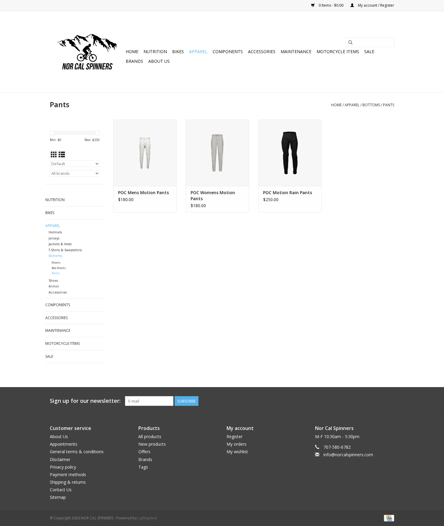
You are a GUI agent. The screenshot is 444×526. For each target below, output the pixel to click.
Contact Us (61, 489)
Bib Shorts (59, 268)
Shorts (56, 263)
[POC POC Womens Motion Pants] (217, 153)
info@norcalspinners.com (348, 454)
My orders (236, 444)
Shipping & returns (68, 482)
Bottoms (371, 104)
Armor (54, 286)
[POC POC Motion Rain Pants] (290, 153)
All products (149, 436)
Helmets (55, 232)
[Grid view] (54, 154)
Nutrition (155, 51)
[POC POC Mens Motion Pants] (145, 153)
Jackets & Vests (60, 244)
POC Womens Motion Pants (213, 195)
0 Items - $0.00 (331, 5)
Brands (134, 61)
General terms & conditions (77, 451)
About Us (159, 61)
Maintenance (296, 51)
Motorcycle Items (338, 51)
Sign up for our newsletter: (85, 401)
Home (132, 51)
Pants (388, 104)
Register (235, 436)
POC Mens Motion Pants (143, 192)
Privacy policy (63, 467)
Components (228, 51)
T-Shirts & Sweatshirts (65, 250)
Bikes (178, 51)
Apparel (198, 51)
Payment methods (68, 474)
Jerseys (54, 238)
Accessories (261, 51)
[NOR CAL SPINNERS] (87, 51)
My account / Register (375, 5)
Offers (144, 451)
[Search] (350, 42)
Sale (369, 51)
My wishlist (237, 451)
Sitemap (58, 497)
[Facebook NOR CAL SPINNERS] (389, 401)
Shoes (53, 280)
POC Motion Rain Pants (287, 192)
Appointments (63, 444)
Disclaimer (60, 459)
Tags (143, 467)
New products (152, 444)
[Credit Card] (388, 517)
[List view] (62, 154)
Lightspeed (147, 518)
